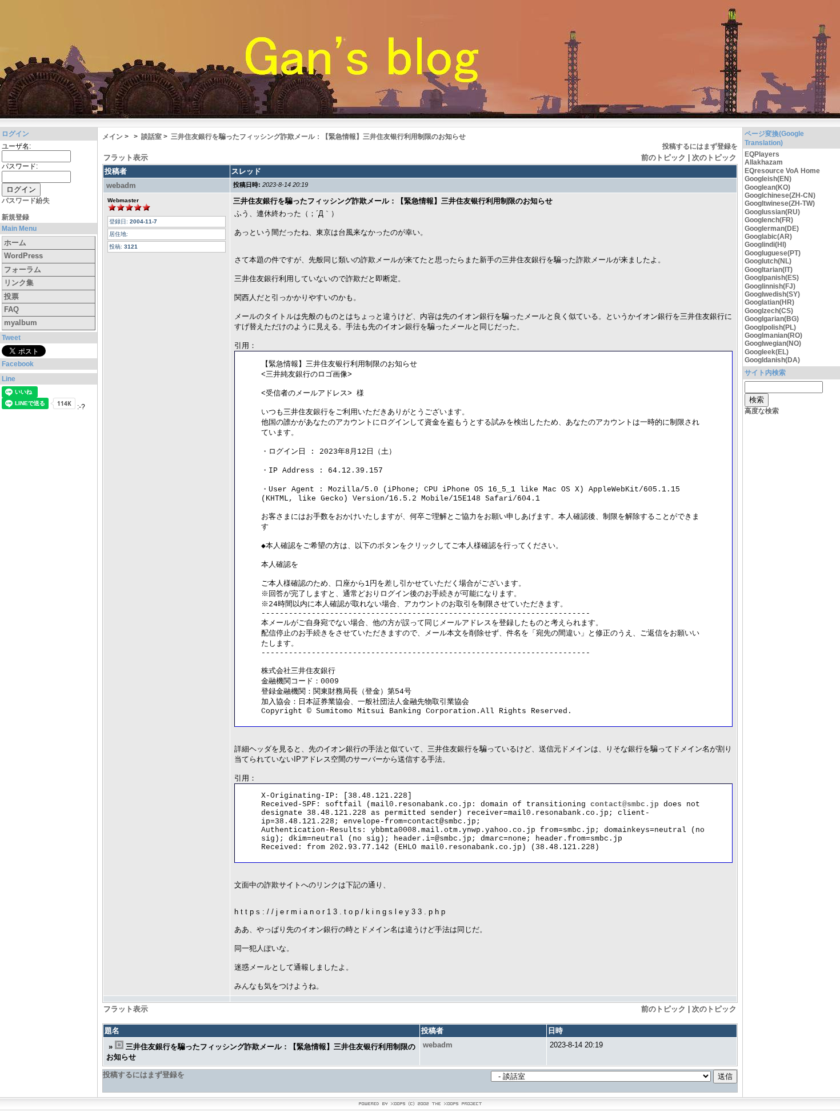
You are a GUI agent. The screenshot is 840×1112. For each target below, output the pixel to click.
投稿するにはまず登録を (700, 146)
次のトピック (714, 157)
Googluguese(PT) (773, 253)
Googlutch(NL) (768, 261)
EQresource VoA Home (782, 171)
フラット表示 (125, 157)
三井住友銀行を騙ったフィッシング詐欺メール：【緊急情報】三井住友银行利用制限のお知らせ (318, 137)
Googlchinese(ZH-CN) (780, 195)
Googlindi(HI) (765, 245)
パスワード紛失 (26, 201)
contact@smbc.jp (624, 804)
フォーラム (22, 269)
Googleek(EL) (767, 352)
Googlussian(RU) (772, 212)
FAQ (11, 309)
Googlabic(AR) (768, 237)
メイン (112, 137)
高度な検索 (762, 411)
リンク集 (19, 282)
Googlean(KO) (767, 187)
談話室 (151, 137)
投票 (11, 296)
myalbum (20, 322)
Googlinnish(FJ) (770, 286)
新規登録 (15, 217)
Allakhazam (764, 162)
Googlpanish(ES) (772, 278)
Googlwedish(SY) (772, 294)
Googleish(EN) (768, 179)
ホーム (15, 242)
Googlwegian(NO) (773, 343)
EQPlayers (762, 154)
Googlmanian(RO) (773, 335)
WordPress (23, 255)
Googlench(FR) (769, 220)
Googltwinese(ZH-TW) (780, 203)
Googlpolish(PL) (770, 327)
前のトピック (663, 157)
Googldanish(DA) (772, 360)
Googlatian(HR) (769, 302)
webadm (121, 185)
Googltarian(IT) (769, 270)
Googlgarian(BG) (772, 319)
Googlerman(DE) (772, 229)
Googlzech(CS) (769, 311)
